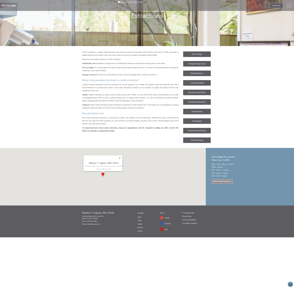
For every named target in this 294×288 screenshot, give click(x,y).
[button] (9, 5)
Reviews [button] (140, 227)
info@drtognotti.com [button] (93, 224)
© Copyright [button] (188, 213)
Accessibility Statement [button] (189, 223)
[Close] (120, 158)
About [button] (140, 220)
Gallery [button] (140, 224)
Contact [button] (140, 231)
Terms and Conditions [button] (189, 220)
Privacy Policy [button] (187, 216)
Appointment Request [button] (222, 181)
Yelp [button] (166, 229)
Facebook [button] (167, 223)
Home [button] (139, 217)
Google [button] (166, 218)
